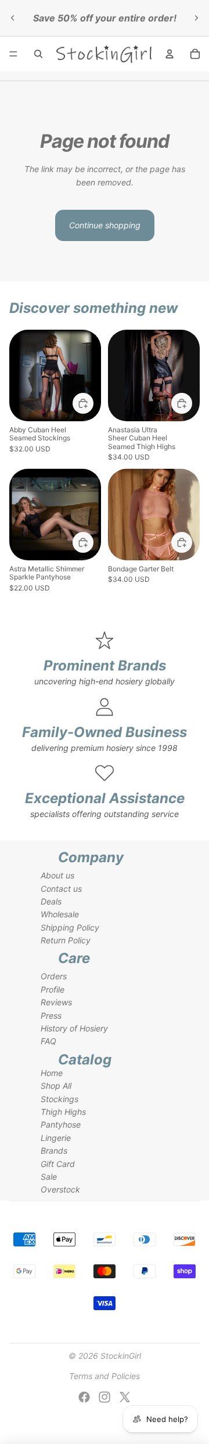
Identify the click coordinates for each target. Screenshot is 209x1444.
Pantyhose (61, 1124)
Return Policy (66, 940)
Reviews (56, 1002)
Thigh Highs (63, 1112)
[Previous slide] (13, 18)
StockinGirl (120, 1356)
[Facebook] (84, 1397)
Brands (54, 1150)
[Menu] (13, 54)
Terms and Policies (104, 1376)
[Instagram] (104, 1397)
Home (52, 1073)
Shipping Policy (70, 927)
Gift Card (58, 1164)
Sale (49, 1177)
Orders (54, 976)
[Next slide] (196, 18)
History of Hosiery (74, 1028)
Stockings (59, 1099)
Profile (52, 989)
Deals (51, 901)
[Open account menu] (169, 54)
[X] (125, 1397)
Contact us (61, 889)
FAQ (48, 1041)
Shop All (56, 1086)
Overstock (60, 1189)
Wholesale (60, 914)
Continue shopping (104, 225)
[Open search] (38, 54)
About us (57, 875)
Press (51, 1015)
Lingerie (56, 1138)
